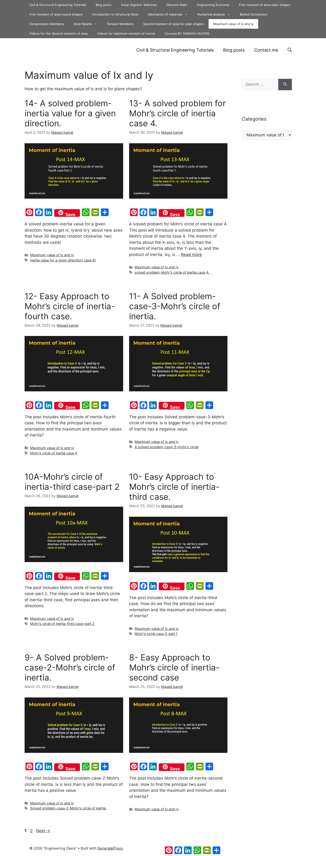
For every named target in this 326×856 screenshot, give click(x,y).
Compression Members (46, 24)
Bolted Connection (254, 14)
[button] (290, 50)
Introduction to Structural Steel (115, 14)
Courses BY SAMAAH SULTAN (186, 33)
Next (43, 830)
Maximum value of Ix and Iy (233, 24)
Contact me (266, 50)
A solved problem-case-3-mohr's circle (166, 447)
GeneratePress (110, 848)
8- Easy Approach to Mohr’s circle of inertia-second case (174, 667)
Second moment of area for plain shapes (173, 24)
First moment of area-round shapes (56, 14)
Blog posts (103, 5)
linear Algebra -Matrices (139, 5)
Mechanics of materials (165, 14)
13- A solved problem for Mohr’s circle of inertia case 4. (177, 113)
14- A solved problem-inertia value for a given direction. (70, 113)
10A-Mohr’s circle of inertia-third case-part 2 (72, 482)
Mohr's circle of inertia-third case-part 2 (62, 624)
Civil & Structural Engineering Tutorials (57, 5)
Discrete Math (176, 5)
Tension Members (120, 24)
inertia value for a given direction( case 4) (63, 260)
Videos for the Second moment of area (58, 33)
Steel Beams (83, 24)
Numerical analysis (211, 14)
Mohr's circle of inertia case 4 (53, 453)
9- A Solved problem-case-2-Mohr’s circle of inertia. (70, 667)
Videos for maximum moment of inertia (126, 33)
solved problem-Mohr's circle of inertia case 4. (172, 272)
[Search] (285, 84)
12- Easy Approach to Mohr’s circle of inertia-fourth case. (70, 306)
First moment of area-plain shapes (264, 5)
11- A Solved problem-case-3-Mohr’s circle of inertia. (174, 306)
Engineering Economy (213, 5)
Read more (191, 254)
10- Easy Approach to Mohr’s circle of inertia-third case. (174, 487)
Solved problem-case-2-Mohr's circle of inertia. (68, 808)
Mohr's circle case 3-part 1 (156, 634)
